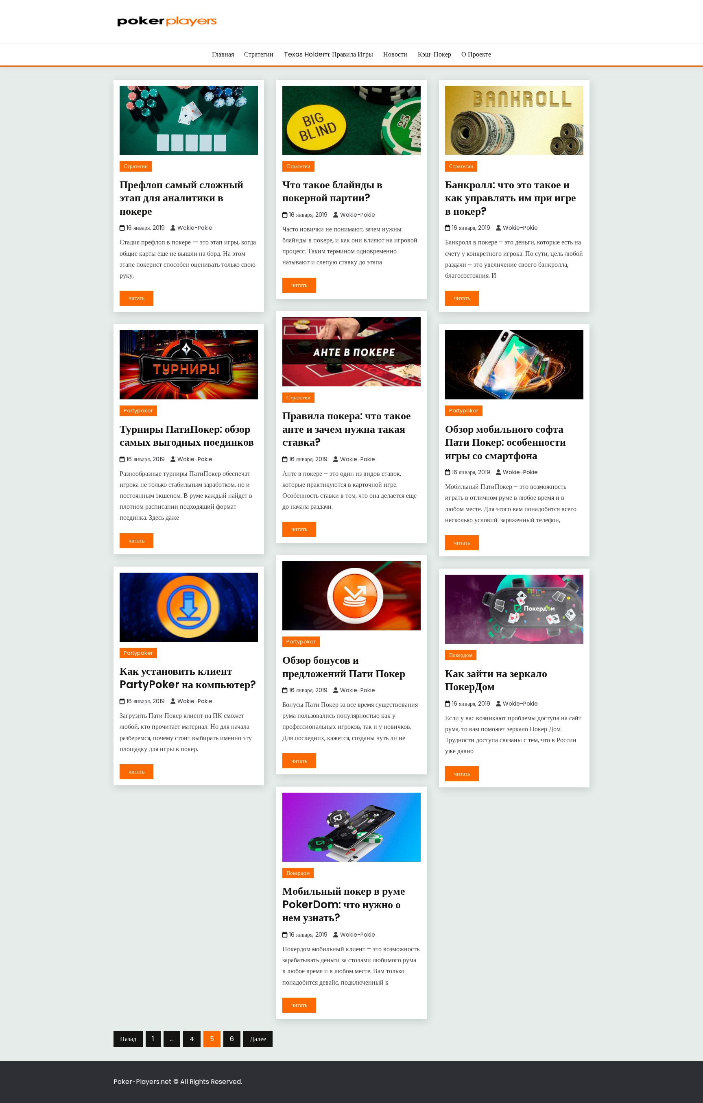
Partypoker (138, 410)
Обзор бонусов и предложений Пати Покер (343, 667)
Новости (395, 54)
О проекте (476, 54)
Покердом (460, 655)
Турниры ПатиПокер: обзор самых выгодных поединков (187, 436)
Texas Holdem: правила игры (328, 54)
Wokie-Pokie (194, 228)
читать (136, 298)
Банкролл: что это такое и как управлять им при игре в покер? (510, 197)
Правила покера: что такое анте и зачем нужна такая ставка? (346, 428)
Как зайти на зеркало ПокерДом (496, 680)
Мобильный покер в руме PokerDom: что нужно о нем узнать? (343, 904)
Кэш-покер (434, 54)
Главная (223, 54)
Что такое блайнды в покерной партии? (332, 191)
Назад (128, 1039)
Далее (258, 1039)
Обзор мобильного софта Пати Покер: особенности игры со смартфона (505, 442)
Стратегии (258, 54)
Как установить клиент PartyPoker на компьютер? (188, 678)
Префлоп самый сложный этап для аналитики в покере (181, 197)
